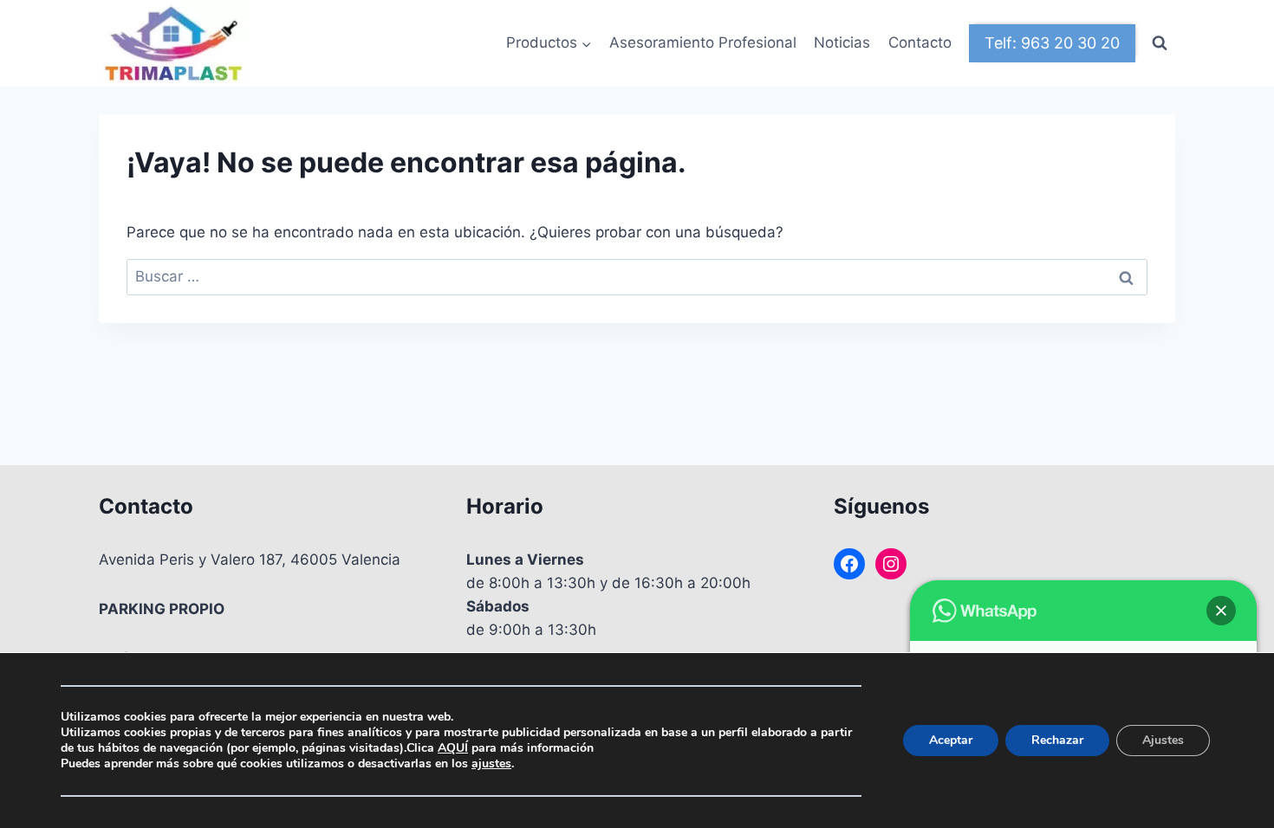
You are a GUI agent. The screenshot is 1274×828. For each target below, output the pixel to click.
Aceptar (950, 740)
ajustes (491, 764)
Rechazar (1057, 740)
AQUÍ (453, 748)
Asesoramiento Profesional (702, 42)
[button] (1221, 610)
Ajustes (1163, 740)
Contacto (920, 42)
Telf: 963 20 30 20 (1052, 43)
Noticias (842, 42)
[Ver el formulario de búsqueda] (1159, 43)
